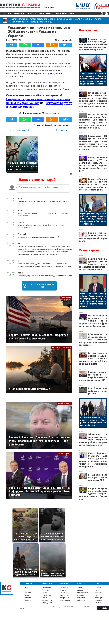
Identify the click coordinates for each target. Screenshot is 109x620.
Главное (7, 13)
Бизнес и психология (61, 348)
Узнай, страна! (45, 13)
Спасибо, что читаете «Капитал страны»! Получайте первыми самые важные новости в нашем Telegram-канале (38, 99)
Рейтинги (81, 600)
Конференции (65, 588)
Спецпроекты (61, 13)
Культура (63, 590)
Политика (46, 590)
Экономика (66, 297)
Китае (59, 19)
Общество (31, 13)
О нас (72, 13)
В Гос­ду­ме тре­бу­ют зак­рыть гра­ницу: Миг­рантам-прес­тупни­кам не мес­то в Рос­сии (93, 421)
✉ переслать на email (19, 130)
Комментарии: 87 (64, 40)
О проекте (99, 588)
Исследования (47, 603)
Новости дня (88, 30)
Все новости (61, 130)
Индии (51, 19)
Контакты (98, 603)
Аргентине (86, 19)
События (28, 584)
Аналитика (19, 13)
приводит (52, 73)
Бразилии (68, 19)
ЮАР (76, 19)
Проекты (81, 584)
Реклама (98, 600)
